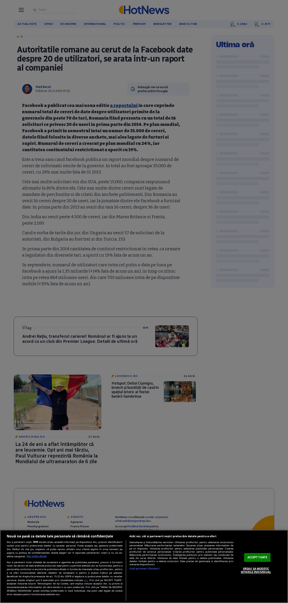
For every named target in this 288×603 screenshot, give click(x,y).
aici (86, 580)
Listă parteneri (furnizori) (144, 568)
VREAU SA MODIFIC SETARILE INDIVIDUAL (256, 570)
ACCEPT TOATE (257, 557)
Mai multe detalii (37, 556)
